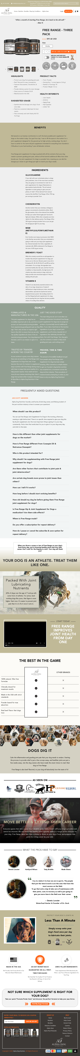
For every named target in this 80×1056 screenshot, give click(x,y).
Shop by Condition (50, 1025)
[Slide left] (5, 69)
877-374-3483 (6, 3)
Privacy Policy (67, 1030)
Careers (67, 1025)
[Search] (77, 3)
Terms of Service (67, 1033)
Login (61, 11)
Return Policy (67, 1028)
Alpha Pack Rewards (50, 1030)
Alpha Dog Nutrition (19, 1051)
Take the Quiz (68, 11)
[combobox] (65, 3)
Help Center (67, 1020)
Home (50, 1018)
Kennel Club (67, 1023)
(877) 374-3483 (46, 3)
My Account (67, 1018)
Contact (67, 1036)
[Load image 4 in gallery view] (27, 69)
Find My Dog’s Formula (40, 1004)
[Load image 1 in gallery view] (10, 69)
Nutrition (50, 1020)
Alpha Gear (50, 1028)
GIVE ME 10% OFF (31, 1021)
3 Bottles (47, 46)
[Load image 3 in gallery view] (22, 69)
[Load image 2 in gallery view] (16, 69)
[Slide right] (38, 69)
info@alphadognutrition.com (19, 3)
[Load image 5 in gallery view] (33, 69)
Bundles (50, 1023)
